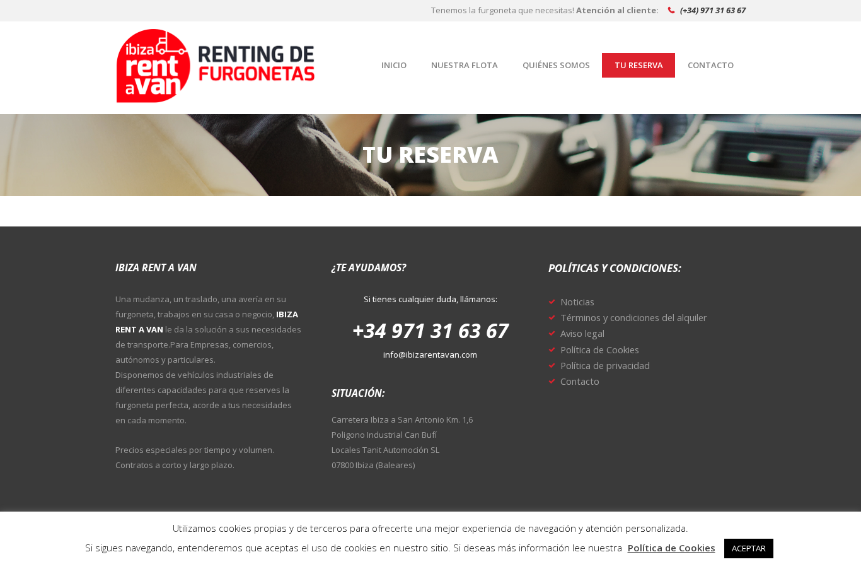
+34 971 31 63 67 (430, 330)
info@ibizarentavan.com (430, 354)
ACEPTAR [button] (749, 548)
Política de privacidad (605, 365)
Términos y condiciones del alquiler (633, 317)
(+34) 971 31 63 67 (713, 10)
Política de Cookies (599, 349)
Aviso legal (582, 333)
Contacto (579, 381)
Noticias (577, 301)
